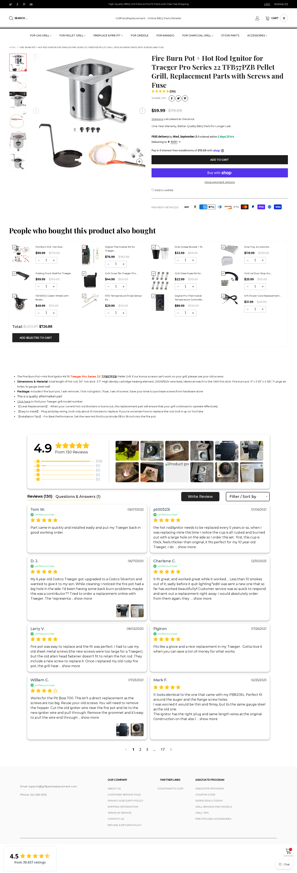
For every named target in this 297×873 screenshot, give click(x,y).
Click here (24, 401)
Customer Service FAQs (124, 794)
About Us (114, 788)
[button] (36, 111)
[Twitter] (10, 4)
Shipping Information (123, 806)
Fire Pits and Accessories (213, 818)
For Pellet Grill (72, 35)
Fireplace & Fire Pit (107, 35)
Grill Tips (202, 812)
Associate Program (209, 788)
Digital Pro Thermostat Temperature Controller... (189, 297)
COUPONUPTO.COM (170, 788)
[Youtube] (31, 4)
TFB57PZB (109, 376)
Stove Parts (230, 35)
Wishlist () (281, 4)
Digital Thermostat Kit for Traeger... (120, 248)
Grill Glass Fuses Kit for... (189, 273)
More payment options (220, 182)
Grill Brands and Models (213, 806)
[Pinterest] (24, 4)
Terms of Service (120, 812)
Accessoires (256, 35)
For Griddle (139, 35)
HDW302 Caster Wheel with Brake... (52, 297)
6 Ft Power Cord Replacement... (262, 295)
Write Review (200, 496)
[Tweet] (178, 98)
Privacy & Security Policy (125, 800)
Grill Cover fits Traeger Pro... (121, 273)
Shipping (157, 119)
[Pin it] (185, 98)
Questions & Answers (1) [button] (78, 496)
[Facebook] (17, 4)
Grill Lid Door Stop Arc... (258, 273)
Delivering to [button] (165, 142)
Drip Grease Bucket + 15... (189, 246)
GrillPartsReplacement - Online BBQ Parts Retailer (148, 18)
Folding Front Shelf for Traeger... (54, 273)
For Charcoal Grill (197, 35)
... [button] (185, 547)
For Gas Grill (40, 35)
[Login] (260, 18)
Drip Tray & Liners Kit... (257, 246)
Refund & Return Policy (124, 825)
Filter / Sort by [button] (243, 496)
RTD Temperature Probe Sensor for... (123, 297)
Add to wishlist (163, 190)
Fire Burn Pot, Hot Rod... (50, 246)
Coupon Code (205, 794)
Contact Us (116, 818)
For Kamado (165, 35)
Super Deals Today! (209, 800)
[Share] (172, 98)
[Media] (139, 162)
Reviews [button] (39, 496)
